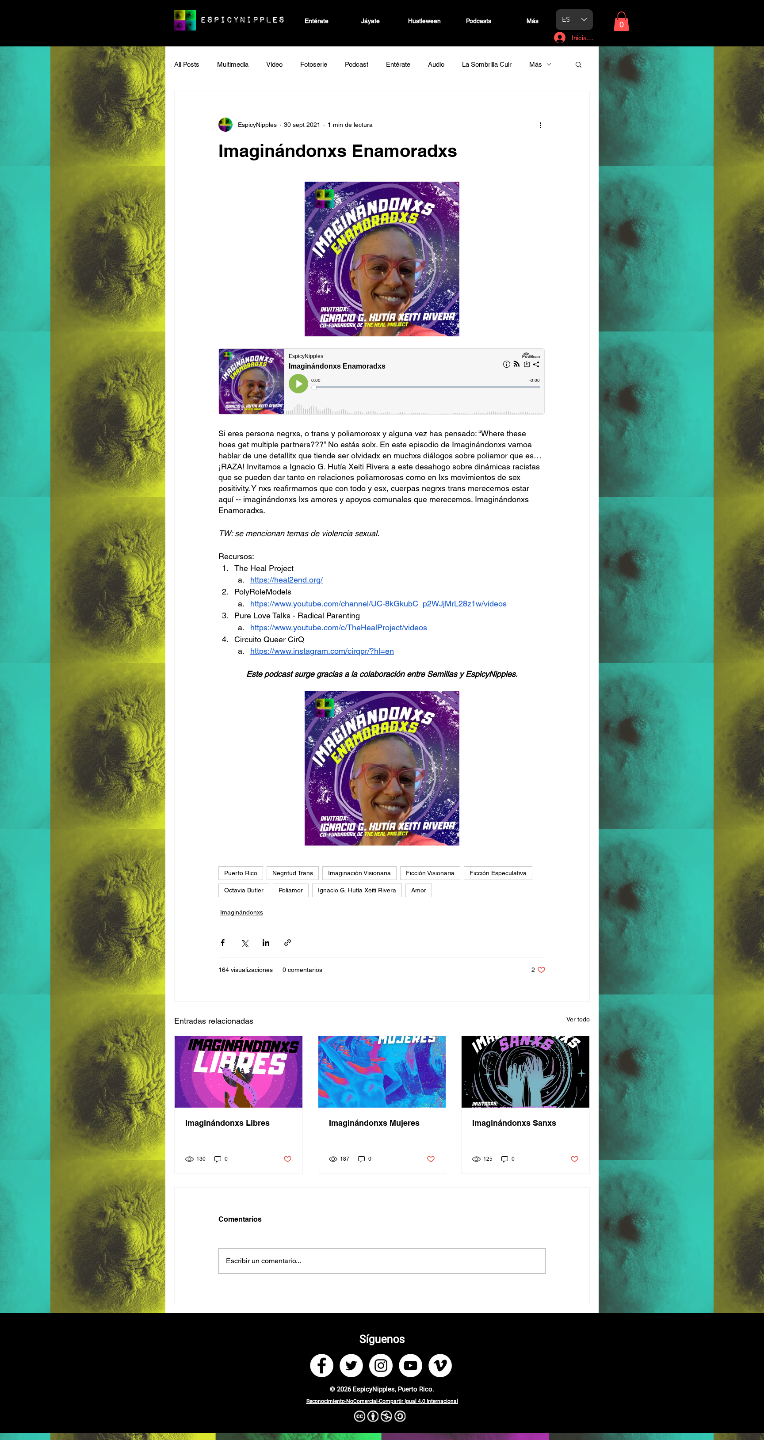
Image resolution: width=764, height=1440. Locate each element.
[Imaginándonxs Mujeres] (382, 1072)
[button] (621, 21)
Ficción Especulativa (498, 872)
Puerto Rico (240, 872)
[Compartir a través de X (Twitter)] (244, 942)
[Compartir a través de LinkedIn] (266, 942)
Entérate (398, 64)
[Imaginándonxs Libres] (238, 1072)
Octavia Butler (244, 890)
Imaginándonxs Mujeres (374, 1123)
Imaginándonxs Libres (227, 1123)
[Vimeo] (440, 1365)
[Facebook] (321, 1365)
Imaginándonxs (241, 912)
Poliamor (291, 890)
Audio (436, 64)
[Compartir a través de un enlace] (287, 942)
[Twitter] (351, 1365)
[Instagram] (381, 1365)
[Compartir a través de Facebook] (222, 942)
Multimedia (232, 64)
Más (535, 64)
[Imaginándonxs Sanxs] (525, 1072)
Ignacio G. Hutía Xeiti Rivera (357, 890)
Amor (418, 890)
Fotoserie (313, 64)
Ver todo (578, 1019)
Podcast (356, 64)
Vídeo (274, 64)
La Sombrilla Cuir (487, 64)
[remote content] (382, 382)
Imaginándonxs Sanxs (514, 1123)
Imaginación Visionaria (359, 872)
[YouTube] (410, 1365)
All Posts (186, 64)
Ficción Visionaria (430, 872)
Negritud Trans (292, 872)
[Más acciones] (540, 124)
